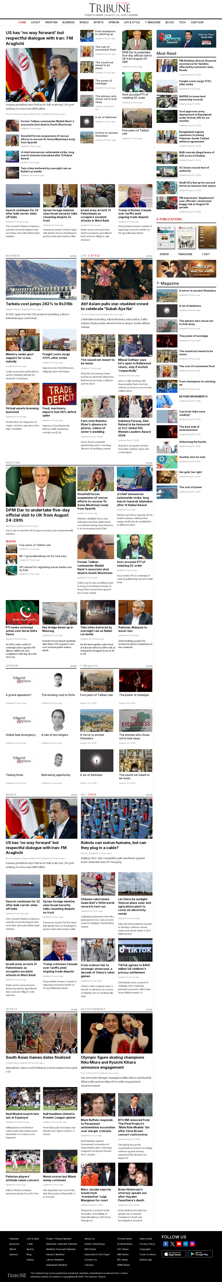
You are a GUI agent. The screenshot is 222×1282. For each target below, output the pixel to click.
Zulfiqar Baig (12, 1063)
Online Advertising (95, 1243)
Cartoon (197, 22)
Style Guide (146, 1238)
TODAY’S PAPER (94, 15)
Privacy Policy (147, 1243)
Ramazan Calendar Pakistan (61, 1243)
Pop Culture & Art (89, 1073)
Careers (89, 1264)
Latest (35, 22)
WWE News (123, 1264)
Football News (124, 1243)
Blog (29, 1254)
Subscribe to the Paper (97, 1254)
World (84, 22)
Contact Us (91, 1259)
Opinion (113, 22)
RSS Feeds (90, 1249)
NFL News (122, 1259)
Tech (182, 22)
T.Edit (30, 1243)
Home (22, 22)
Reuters (9, 114)
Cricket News (124, 1238)
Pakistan (51, 22)
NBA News (123, 1254)
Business (68, 22)
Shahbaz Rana (12, 309)
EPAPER (133, 15)
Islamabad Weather (56, 1264)
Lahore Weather (55, 1259)
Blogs (169, 22)
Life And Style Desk (90, 314)
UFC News (123, 1249)
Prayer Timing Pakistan (58, 1238)
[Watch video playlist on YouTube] (186, 39)
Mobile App (146, 1259)
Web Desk (35, 114)
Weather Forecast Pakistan (61, 1249)
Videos (30, 1259)
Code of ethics (148, 1254)
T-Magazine (153, 22)
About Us (90, 1238)
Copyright (145, 1249)
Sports (99, 22)
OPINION (12, 665)
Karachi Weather (55, 1254)
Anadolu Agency (22, 114)
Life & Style (132, 22)
